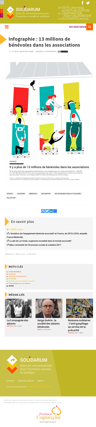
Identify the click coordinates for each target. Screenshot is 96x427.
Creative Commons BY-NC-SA (38, 387)
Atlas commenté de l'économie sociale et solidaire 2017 (35, 245)
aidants (10, 194)
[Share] (55, 211)
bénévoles (33, 194)
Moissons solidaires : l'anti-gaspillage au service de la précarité (79, 325)
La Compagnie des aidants (17, 321)
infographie (45, 194)
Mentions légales (26, 381)
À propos (11, 381)
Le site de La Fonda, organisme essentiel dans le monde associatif (40, 241)
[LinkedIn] (51, 211)
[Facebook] (43, 211)
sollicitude (11, 198)
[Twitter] (47, 211)
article (10, 326)
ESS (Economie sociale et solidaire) (68, 194)
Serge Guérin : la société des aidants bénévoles (48, 323)
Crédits (40, 381)
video (39, 329)
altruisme (21, 194)
